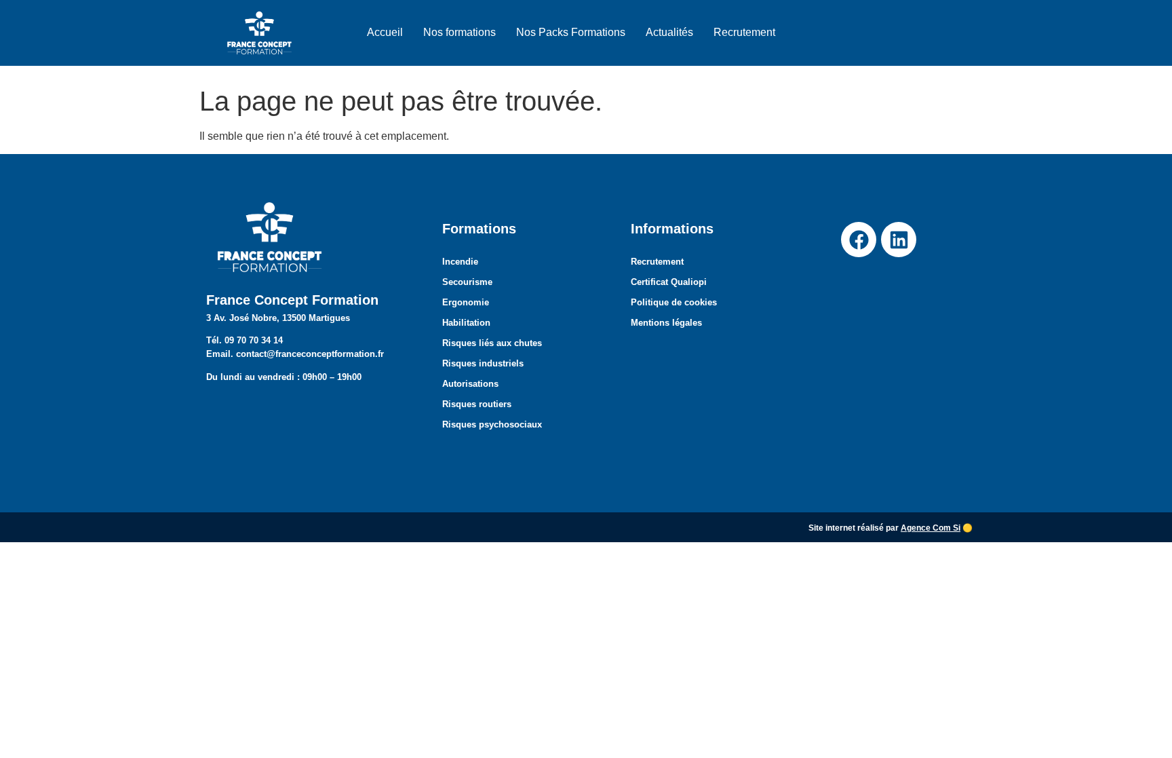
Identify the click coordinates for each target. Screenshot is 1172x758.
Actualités (669, 32)
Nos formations (459, 32)
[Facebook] (858, 239)
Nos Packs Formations (570, 32)
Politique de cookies (674, 302)
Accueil (385, 32)
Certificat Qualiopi (669, 282)
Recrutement (744, 32)
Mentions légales (666, 323)
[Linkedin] (898, 239)
